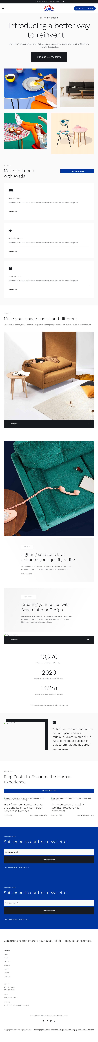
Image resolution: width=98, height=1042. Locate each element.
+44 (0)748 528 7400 (58, 1)
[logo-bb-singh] (49, 6)
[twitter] (51, 1021)
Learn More (13, 211)
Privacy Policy (21, 867)
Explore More (26, 574)
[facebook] (47, 1021)
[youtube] (54, 1021)
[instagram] (43, 1021)
